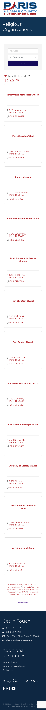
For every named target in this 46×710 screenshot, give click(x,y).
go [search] (24, 63)
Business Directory (15, 585)
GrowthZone (33, 706)
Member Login (9, 662)
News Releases (30, 585)
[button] (5, 76)
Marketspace (28, 589)
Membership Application (14, 666)
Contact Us (21, 592)
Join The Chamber (28, 594)
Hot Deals (26, 587)
